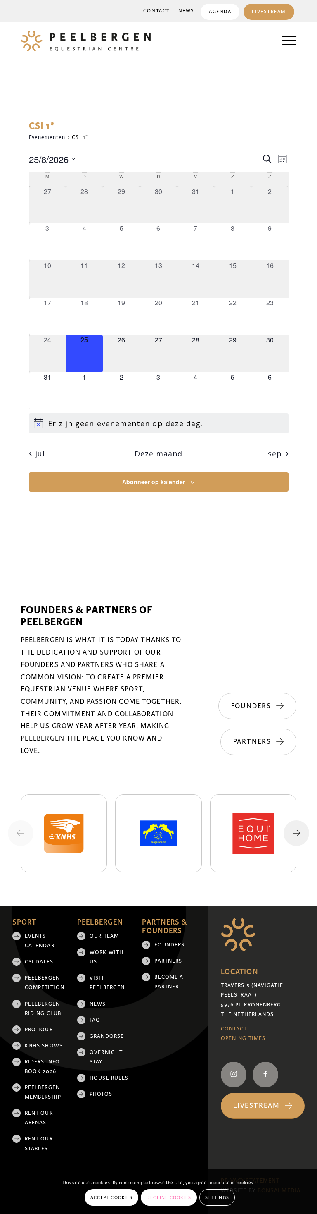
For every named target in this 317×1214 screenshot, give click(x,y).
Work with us (106, 957)
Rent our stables (39, 1143)
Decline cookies (169, 1197)
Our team (104, 936)
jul (40, 454)
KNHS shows (44, 1045)
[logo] (86, 41)
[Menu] (285, 41)
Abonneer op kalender (153, 482)
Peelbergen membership (43, 1092)
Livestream (269, 12)
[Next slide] (296, 833)
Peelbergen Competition (44, 983)
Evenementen (47, 137)
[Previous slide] (20, 833)
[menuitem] (156, 11)
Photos (101, 1094)
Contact (156, 11)
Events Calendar (39, 941)
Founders (169, 945)
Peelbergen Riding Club (43, 1009)
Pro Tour (39, 1029)
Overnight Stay (106, 1057)
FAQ (95, 1020)
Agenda (220, 12)
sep (275, 454)
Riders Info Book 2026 (42, 1067)
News (186, 11)
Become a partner (168, 982)
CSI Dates (39, 961)
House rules (109, 1078)
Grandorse (107, 1036)
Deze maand (159, 454)
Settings (217, 1197)
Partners (168, 961)
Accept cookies (111, 1197)
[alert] (159, 423)
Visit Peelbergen (107, 983)
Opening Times (243, 1038)
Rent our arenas (39, 1118)
